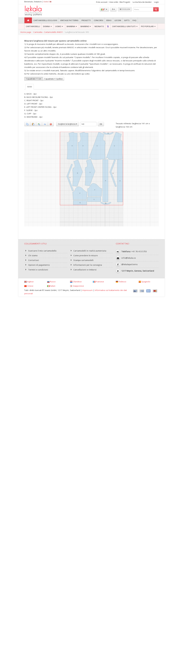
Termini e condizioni (38, 269)
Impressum (87, 290)
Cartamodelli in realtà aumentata (89, 251)
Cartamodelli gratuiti (124, 26)
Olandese (77, 281)
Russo (52, 281)
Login (156, 2)
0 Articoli (125, 9)
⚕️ (108, 26)
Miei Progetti (125, 2)
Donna (46, 26)
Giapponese (78, 286)
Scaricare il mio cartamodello (42, 251)
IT (104, 9)
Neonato (99, 26)
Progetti (86, 20)
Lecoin (118, 20)
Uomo (58, 26)
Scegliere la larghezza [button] (67, 124)
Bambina (71, 26)
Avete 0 (46, 1)
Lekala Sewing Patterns (38, 11)
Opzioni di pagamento (39, 265)
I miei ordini (113, 2)
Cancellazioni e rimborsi (85, 269)
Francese (99, 281)
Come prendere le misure (85, 255)
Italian (52, 286)
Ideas (109, 20)
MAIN (29, 86)
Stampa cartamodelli (83, 260)
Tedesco (122, 281)
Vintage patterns (69, 20)
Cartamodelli (33, 26)
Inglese (30, 281)
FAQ (134, 20)
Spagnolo (145, 281)
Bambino (84, 26)
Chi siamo (33, 255)
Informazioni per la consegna (87, 265)
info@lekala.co (128, 258)
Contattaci (33, 260)
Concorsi (98, 20)
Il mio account (102, 2)
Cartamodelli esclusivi (45, 20)
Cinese (30, 286)
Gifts (127, 20)
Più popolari (147, 26)
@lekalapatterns (129, 264)
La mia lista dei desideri (142, 2)
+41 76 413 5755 (139, 251)
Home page (25, 32)
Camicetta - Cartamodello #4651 (48, 32)
